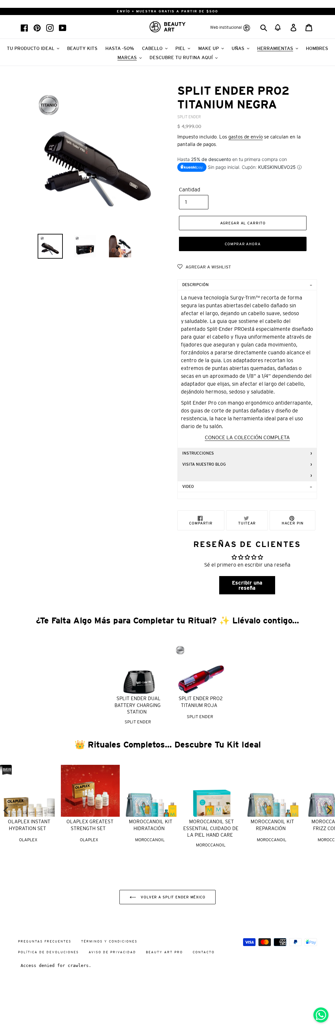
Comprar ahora (242, 244)
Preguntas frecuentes (44, 941)
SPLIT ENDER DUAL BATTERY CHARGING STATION (138, 705)
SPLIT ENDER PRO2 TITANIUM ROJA (201, 702)
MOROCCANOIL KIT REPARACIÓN (272, 825)
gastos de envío (245, 136)
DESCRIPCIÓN (195, 284)
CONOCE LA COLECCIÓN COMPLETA (247, 437)
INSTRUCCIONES (199, 453)
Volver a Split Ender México (172, 897)
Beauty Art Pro (164, 952)
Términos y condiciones (109, 941)
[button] (278, 27)
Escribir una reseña (247, 585)
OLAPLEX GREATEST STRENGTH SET (90, 825)
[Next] (328, 810)
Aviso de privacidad (112, 952)
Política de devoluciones (48, 952)
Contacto (204, 952)
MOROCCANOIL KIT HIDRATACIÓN (150, 825)
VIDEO (188, 486)
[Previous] (6, 810)
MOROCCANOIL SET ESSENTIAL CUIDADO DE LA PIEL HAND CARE (210, 828)
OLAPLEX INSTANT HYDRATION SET (29, 825)
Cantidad (189, 189)
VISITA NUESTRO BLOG (204, 464)
